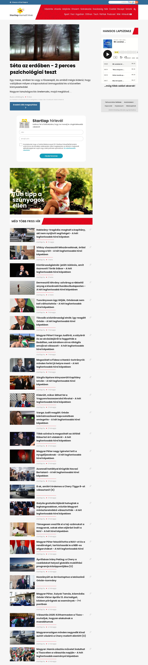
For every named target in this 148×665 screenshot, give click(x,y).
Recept (120, 9)
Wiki (118, 14)
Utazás (57, 9)
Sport (66, 14)
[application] (51, 191)
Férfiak (103, 14)
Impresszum (119, 106)
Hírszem (75, 9)
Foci (72, 14)
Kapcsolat (108, 106)
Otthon (88, 14)
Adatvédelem (129, 102)
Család (112, 9)
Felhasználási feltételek (113, 102)
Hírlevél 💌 (127, 14)
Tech (95, 14)
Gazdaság (98, 9)
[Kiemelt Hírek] (22, 12)
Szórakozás (85, 9)
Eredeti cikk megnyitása (25, 104)
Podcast (111, 14)
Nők (106, 9)
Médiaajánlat (131, 106)
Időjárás (66, 9)
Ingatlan (80, 14)
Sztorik (129, 9)
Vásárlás (48, 9)
